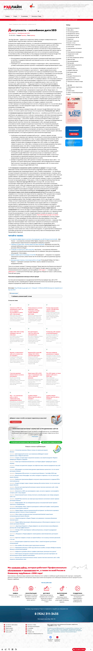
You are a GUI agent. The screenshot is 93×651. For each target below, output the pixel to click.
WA (52, 619)
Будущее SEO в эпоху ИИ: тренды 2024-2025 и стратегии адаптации (35, 354)
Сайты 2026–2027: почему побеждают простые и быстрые (17, 333)
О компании (24, 16)
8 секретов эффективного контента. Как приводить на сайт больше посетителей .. (34, 239)
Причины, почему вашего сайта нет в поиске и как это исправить (16, 354)
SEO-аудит (42, 270)
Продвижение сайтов (17, 24)
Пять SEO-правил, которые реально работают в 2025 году (53, 375)
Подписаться (16, 422)
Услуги (15, 16)
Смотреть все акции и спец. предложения (25, 442)
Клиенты (29, 630)
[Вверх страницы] (90, 650)
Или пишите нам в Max (44, 619)
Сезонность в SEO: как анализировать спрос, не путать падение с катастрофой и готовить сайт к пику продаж (16, 311)
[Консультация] (9, 650)
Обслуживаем (47, 19)
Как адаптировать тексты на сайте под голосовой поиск (33, 333)
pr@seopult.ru (12, 271)
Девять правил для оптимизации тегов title (23, 255)
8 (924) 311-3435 (46, 614)
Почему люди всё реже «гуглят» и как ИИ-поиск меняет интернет (52, 309)
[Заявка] (5, 650)
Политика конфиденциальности (35, 633)
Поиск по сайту (9, 630)
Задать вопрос (9, 628)
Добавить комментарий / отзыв (22, 296)
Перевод (23, 35)
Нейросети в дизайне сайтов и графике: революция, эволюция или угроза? (35, 551)
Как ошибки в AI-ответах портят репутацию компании (30, 545)
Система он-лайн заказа (11, 624)
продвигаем (30, 570)
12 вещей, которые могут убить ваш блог (23, 249)
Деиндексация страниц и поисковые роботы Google (26, 260)
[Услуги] (12, 650)
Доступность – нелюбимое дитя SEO (19, 33)
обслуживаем (14, 570)
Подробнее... (19, 436)
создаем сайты (19, 567)
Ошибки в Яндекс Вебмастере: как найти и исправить (34, 397)
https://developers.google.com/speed (47, 215)
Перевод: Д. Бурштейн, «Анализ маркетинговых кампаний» (28, 244)
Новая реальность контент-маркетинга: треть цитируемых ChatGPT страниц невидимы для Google (35, 311)
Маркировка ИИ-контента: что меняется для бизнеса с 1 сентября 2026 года (35, 473)
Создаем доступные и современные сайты (25, 19)
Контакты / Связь (36, 16)
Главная (7, 16)
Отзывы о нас (30, 631)
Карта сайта (9, 631)
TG (54, 619)
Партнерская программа (33, 626)
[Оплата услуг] (15, 650)
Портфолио (8, 626)
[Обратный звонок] (2, 650)
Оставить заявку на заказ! (52, 442)
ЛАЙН (13, 7)
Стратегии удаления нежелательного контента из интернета (17, 375)
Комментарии (14, 293)
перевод (32, 35)
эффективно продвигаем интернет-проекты (61, 19)
